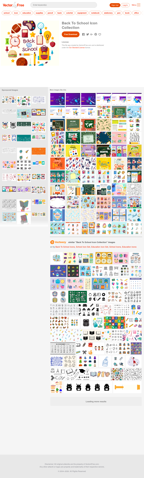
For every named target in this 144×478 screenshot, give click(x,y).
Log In (125, 5)
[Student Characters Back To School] (134, 202)
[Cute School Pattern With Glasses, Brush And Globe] (88, 164)
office (136, 13)
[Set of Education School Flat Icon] (73, 228)
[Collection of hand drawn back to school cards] (39, 167)
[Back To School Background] (104, 138)
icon (16, 13)
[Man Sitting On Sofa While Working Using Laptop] (104, 99)
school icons (115, 246)
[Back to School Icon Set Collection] (134, 125)
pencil (50, 13)
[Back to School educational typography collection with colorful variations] (9, 128)
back (59, 13)
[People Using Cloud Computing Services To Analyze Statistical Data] (57, 99)
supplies (39, 13)
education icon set (99, 246)
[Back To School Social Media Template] (119, 215)
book (127, 13)
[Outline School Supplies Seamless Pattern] (134, 189)
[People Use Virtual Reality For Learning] (57, 112)
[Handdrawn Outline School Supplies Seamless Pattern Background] (104, 125)
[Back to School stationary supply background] (73, 176)
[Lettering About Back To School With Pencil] (134, 138)
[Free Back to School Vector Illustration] (119, 112)
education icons (129, 246)
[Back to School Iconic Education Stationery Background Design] (88, 138)
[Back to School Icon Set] (134, 215)
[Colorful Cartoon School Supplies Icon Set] (57, 151)
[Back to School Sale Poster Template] (119, 189)
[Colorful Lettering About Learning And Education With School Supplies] (104, 164)
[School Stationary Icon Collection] (104, 176)
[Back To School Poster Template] (57, 215)
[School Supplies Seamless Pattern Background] (73, 215)
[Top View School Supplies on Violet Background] (88, 151)
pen (118, 13)
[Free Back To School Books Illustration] (57, 189)
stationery (108, 13)
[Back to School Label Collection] (104, 228)
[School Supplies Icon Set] (119, 176)
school (7, 13)
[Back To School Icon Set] (104, 112)
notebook (95, 13)
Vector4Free (13, 5)
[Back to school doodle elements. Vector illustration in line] (9, 154)
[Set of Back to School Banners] (73, 202)
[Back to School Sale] (73, 138)
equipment (82, 13)
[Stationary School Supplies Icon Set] (88, 176)
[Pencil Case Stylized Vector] (119, 125)
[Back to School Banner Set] (119, 151)
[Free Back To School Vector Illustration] (73, 189)
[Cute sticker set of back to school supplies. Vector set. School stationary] (24, 115)
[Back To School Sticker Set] (119, 202)
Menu (134, 5)
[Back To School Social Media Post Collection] (88, 228)
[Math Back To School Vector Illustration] (88, 189)
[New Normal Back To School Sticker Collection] (57, 176)
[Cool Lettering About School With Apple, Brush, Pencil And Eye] (57, 164)
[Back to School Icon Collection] (104, 202)
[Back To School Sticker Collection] (134, 164)
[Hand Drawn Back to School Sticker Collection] (119, 138)
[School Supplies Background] (57, 202)
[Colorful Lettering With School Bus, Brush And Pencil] (119, 164)
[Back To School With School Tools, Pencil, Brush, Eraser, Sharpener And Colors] (73, 151)
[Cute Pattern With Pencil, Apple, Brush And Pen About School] (73, 164)
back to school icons (65, 246)
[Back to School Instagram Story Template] (104, 215)
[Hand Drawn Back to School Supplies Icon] (57, 138)
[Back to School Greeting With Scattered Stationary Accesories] (104, 151)
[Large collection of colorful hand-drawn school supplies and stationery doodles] (9, 102)
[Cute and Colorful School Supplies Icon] (134, 228)
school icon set (83, 246)
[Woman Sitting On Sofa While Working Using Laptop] (119, 99)
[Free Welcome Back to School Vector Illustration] (134, 176)
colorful (69, 13)
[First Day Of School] (134, 151)
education (26, 13)
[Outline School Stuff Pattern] (88, 202)
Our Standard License (77, 47)
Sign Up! (114, 5)
